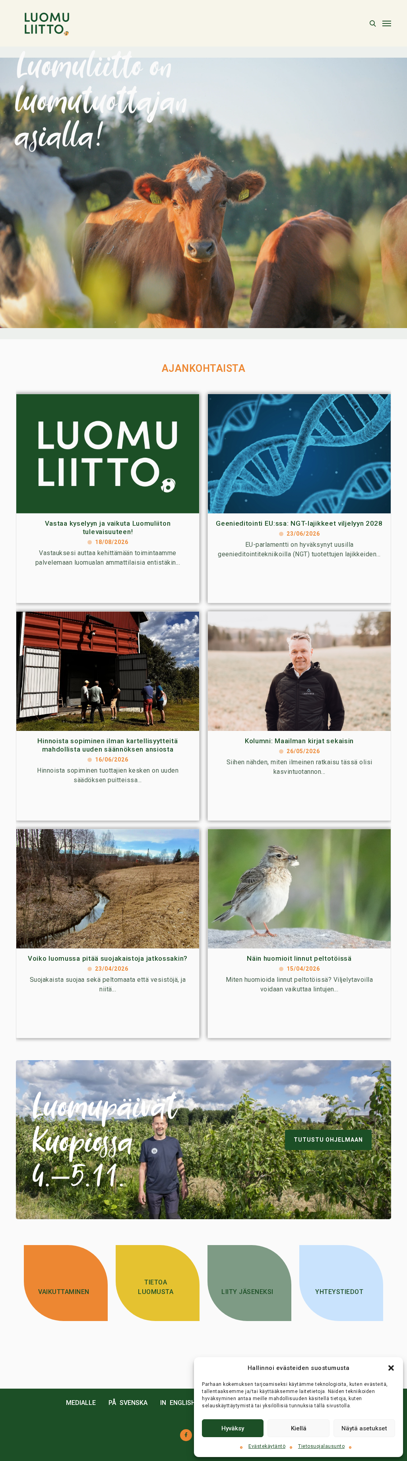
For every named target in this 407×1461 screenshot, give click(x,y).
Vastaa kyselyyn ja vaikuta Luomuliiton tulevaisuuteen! (108, 527)
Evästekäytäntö (266, 1446)
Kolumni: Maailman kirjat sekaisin (299, 741)
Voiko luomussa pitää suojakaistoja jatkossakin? (108, 958)
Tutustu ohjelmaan (328, 1140)
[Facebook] (186, 1435)
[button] (391, 1368)
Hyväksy (232, 1428)
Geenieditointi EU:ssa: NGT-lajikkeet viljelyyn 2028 (299, 523)
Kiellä (298, 1428)
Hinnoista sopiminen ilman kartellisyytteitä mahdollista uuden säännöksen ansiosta (107, 745)
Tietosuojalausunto (321, 1446)
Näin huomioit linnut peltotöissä (299, 958)
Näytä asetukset (364, 1428)
